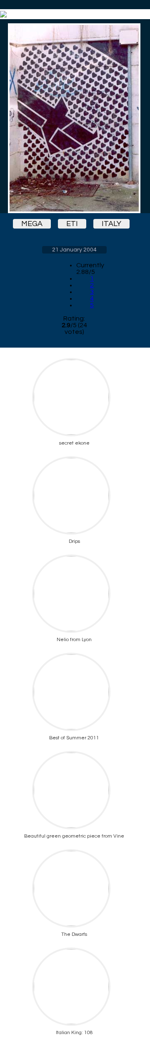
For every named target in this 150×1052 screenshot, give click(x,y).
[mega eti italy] (74, 118)
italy (111, 224)
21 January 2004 (74, 250)
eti (72, 224)
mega (31, 224)
